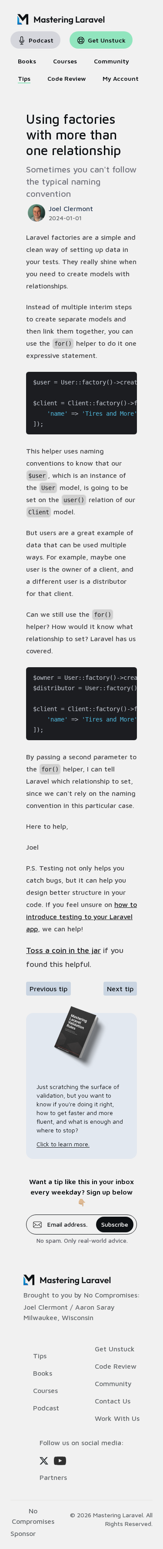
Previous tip (48, 989)
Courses (45, 1390)
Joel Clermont (45, 1307)
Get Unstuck (115, 1349)
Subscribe (114, 1224)
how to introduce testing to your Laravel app (81, 916)
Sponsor (23, 1533)
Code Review (115, 1366)
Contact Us (112, 1401)
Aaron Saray (95, 1307)
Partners (53, 1477)
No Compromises (110, 1295)
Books (42, 1373)
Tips (40, 1356)
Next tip (120, 989)
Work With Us (117, 1418)
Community (113, 1383)
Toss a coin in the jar (63, 950)
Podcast (46, 1408)
